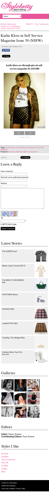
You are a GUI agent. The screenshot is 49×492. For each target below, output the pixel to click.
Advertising (13, 483)
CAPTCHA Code (8, 224)
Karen (6, 47)
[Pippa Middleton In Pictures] (20, 385)
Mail (3, 472)
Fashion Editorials (16, 152)
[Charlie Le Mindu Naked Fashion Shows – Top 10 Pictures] (20, 398)
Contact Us (5, 483)
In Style (4, 466)
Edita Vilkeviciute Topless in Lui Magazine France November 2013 (11, 26)
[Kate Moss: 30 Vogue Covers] (33, 398)
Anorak (4, 453)
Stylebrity (12, 486)
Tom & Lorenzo (8, 459)
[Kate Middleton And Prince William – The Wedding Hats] (33, 385)
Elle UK (4, 463)
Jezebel (5, 456)
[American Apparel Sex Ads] (20, 411)
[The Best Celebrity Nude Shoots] (7, 411)
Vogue (4, 469)
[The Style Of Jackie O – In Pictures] (7, 385)
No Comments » (32, 152)
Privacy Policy (20, 488)
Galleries (8, 372)
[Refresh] (2, 218)
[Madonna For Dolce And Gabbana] (33, 411)
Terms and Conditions (8, 488)
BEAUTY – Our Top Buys (36, 24)
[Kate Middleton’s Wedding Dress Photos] (7, 398)
